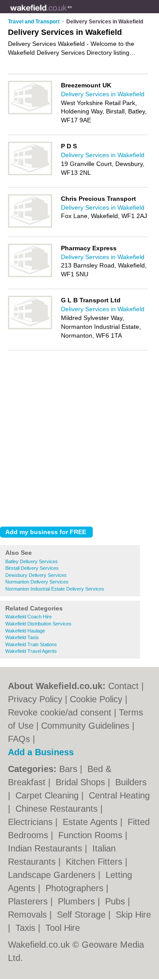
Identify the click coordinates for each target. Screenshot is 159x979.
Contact (123, 686)
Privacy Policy (35, 699)
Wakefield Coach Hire (28, 616)
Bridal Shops (82, 782)
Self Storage (82, 914)
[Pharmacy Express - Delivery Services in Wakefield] (30, 275)
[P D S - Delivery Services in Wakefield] (30, 173)
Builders (131, 782)
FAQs (19, 739)
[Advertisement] (79, 436)
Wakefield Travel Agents (31, 651)
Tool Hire (62, 928)
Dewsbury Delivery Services (36, 575)
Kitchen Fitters (95, 861)
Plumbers (78, 901)
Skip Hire (133, 914)
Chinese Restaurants (57, 808)
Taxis (26, 928)
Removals (28, 914)
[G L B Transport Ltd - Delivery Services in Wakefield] (30, 327)
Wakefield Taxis (22, 637)
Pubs (116, 901)
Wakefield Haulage (25, 630)
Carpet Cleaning (48, 795)
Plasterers (29, 901)
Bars (69, 769)
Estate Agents (91, 822)
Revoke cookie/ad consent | (63, 712)
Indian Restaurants (46, 848)
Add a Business (41, 752)
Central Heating (119, 795)
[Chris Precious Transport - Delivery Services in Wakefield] (30, 226)
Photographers (75, 888)
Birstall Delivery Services (32, 568)
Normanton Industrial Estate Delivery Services (54, 588)
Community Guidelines (85, 725)
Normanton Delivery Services (36, 581)
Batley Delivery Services (31, 561)
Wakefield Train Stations (31, 644)
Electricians (31, 822)
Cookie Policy (96, 699)
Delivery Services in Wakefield (102, 94)
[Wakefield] (72, 13)
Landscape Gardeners (53, 875)
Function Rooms (91, 835)
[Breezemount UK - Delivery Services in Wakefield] (30, 112)
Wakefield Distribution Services (38, 623)
